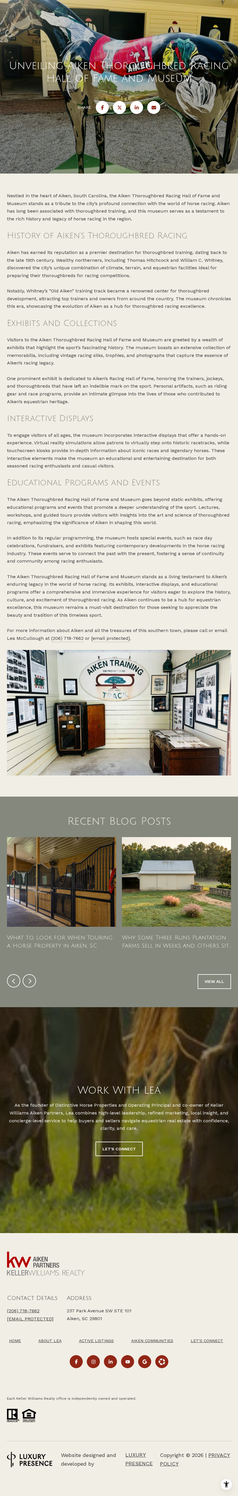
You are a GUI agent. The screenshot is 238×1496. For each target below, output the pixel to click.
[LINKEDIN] (110, 1361)
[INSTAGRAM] (93, 1361)
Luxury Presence (139, 1459)
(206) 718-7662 (67, 638)
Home (15, 1340)
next (29, 980)
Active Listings (96, 1340)
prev (13, 980)
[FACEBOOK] (76, 1361)
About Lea (50, 1340)
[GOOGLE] (144, 1361)
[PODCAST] (161, 1361)
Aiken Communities (152, 1340)
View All (214, 981)
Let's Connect (207, 1340)
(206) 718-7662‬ (23, 1310)
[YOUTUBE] (127, 1361)
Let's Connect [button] (119, 1149)
